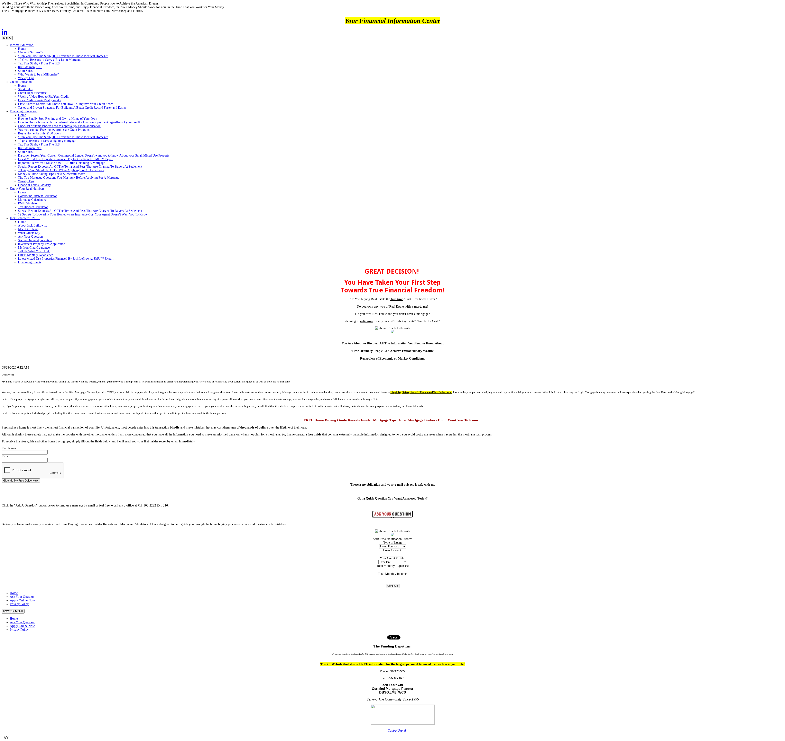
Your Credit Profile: (392, 558)
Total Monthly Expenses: (392, 565)
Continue (392, 585)
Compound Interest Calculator (37, 196)
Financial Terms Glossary (34, 185)
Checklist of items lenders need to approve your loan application (59, 126)
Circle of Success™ (31, 52)
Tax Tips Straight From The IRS (39, 63)
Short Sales (25, 70)
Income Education (22, 45)
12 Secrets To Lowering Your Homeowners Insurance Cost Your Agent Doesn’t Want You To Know (83, 214)
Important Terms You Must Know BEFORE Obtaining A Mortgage (61, 163)
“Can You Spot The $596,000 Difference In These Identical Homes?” (63, 56)
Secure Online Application (35, 240)
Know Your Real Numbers (27, 188)
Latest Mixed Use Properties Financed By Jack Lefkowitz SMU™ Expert (65, 159)
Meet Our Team (28, 229)
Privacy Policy (19, 604)
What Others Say (29, 233)
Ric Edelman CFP (29, 148)
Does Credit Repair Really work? (39, 100)
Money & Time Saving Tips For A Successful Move (51, 174)
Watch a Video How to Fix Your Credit (43, 96)
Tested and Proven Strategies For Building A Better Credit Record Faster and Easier (72, 107)
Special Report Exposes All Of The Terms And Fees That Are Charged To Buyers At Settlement (80, 166)
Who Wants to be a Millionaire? (38, 74)
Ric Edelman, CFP (30, 67)
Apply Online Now (22, 600)
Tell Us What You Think (34, 251)
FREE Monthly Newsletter (35, 255)
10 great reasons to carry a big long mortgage (47, 140)
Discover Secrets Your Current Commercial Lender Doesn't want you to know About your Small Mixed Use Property (93, 155)
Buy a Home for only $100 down (39, 133)
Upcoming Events (29, 262)
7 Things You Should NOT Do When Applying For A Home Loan (61, 170)
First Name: (9, 448)
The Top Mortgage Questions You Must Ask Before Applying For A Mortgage (68, 177)
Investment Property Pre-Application (41, 244)
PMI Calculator (28, 203)
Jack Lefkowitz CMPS (25, 218)
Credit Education (21, 81)
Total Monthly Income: (392, 573)
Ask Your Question (30, 236)
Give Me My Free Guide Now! (20, 480)
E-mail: (6, 456)
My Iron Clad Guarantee (34, 247)
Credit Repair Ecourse (32, 93)
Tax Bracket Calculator (33, 207)
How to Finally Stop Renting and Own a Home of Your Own (57, 118)
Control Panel (397, 730)
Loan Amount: (392, 550)
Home (22, 48)
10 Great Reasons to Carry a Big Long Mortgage (49, 59)
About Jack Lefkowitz (32, 225)
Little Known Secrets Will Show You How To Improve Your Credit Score (65, 104)
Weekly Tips (26, 78)
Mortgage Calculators (32, 199)
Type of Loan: (392, 542)
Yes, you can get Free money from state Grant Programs (54, 129)
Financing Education (23, 111)
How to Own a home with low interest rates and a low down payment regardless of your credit (79, 122)
